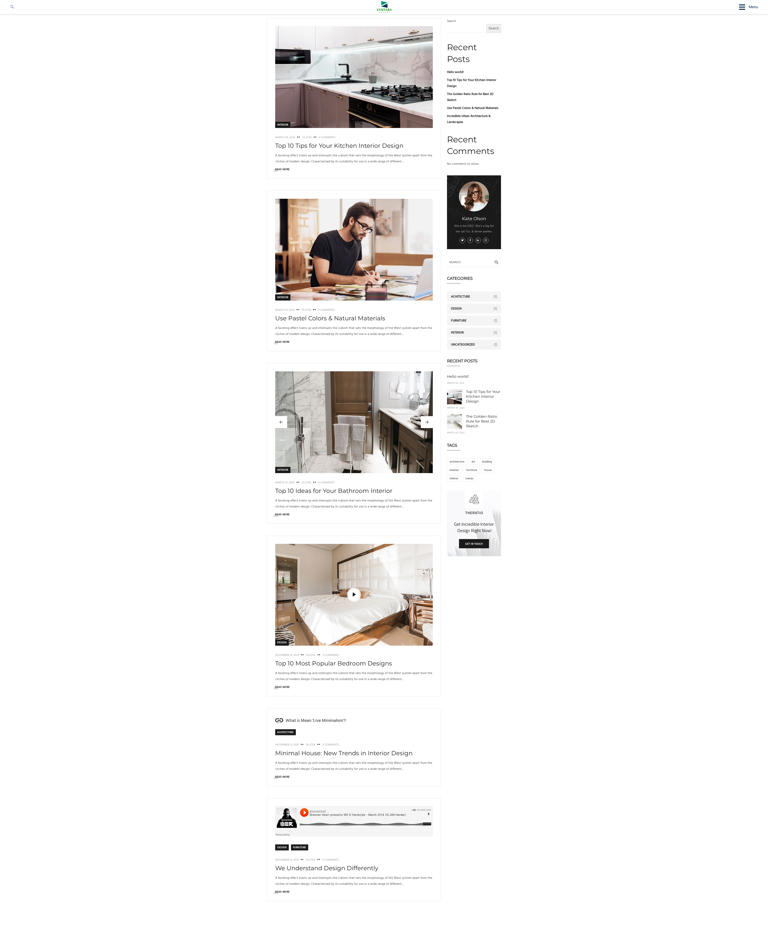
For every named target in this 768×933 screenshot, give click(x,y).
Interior (282, 125)
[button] (427, 422)
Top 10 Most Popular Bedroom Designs (333, 663)
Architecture (457, 462)
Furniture (299, 847)
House (488, 470)
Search (494, 28)
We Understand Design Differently (326, 868)
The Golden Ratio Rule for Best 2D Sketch (481, 421)
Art (473, 462)
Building (487, 462)
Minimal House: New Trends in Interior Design (344, 753)
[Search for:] (474, 262)
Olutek (307, 137)
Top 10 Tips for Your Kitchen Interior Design (339, 145)
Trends (469, 478)
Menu (753, 7)
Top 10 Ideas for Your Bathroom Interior (333, 490)
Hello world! (455, 72)
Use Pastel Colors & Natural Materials (330, 318)
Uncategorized (463, 344)
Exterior (454, 470)
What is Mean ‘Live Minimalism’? (316, 720)
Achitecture (285, 732)
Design (282, 642)
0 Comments (327, 137)
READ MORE (282, 169)
